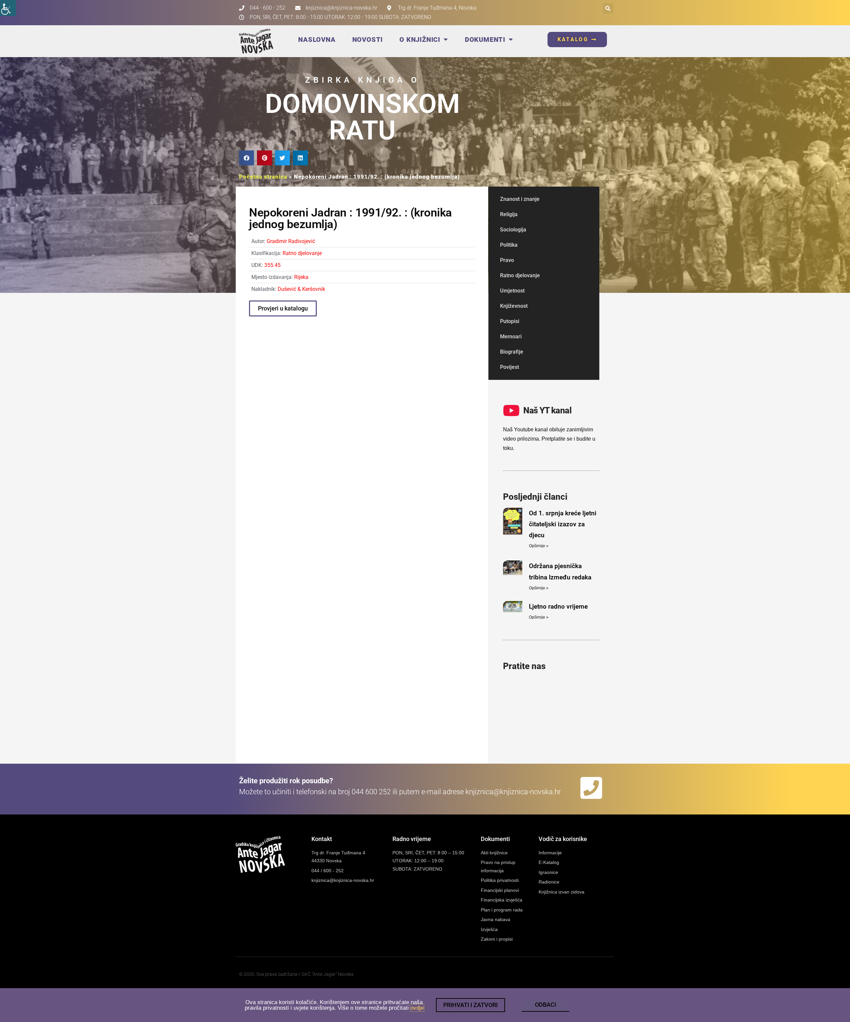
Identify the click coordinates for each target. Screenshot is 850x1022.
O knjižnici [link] (419, 39)
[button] (608, 8)
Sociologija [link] (513, 229)
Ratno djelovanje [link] (302, 253)
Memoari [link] (511, 336)
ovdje (417, 1008)
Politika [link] (509, 245)
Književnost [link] (514, 306)
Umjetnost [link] (512, 291)
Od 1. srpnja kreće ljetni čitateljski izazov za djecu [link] (562, 524)
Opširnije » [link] (539, 546)
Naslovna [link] (316, 39)
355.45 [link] (272, 265)
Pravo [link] (507, 260)
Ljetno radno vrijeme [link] (558, 606)
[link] (8, 8)
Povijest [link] (509, 367)
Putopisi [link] (509, 321)
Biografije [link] (511, 352)
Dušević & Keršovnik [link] (301, 289)
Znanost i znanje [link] (520, 199)
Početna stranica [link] (263, 176)
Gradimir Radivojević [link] (291, 241)
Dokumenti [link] (485, 39)
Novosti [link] (367, 39)
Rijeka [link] (301, 277)
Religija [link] (509, 214)
